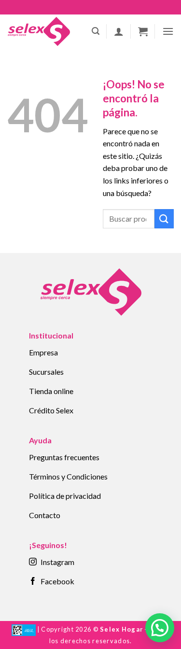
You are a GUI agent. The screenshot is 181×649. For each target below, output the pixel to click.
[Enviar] (164, 218)
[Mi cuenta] (119, 31)
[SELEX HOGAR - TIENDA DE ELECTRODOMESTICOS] (38, 31)
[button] (95, 31)
